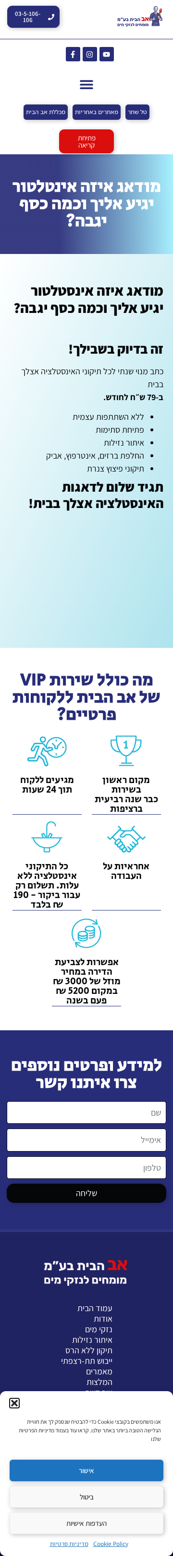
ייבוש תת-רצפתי (86, 1361)
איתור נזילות (92, 1340)
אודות (103, 1319)
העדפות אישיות (86, 1523)
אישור (86, 1470)
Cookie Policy (110, 1544)
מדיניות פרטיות (69, 1544)
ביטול (87, 1496)
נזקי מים (98, 1329)
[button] (14, 1403)
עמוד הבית (94, 1308)
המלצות (99, 1382)
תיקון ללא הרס (88, 1350)
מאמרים (99, 1371)
